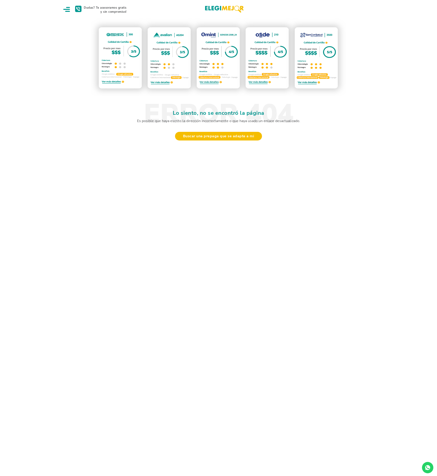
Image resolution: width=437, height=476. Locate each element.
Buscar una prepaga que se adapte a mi (218, 136)
